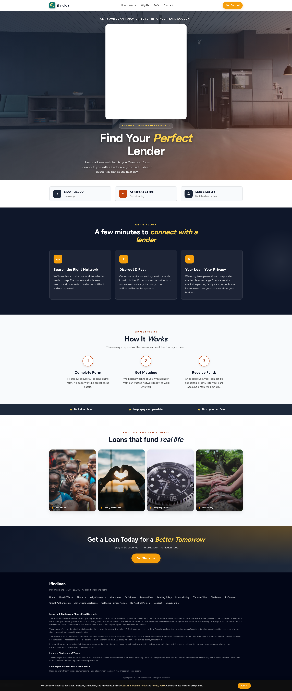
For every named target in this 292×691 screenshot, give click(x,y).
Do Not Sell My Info (140, 603)
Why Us (145, 5)
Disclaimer (216, 597)
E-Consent (230, 597)
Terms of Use (200, 597)
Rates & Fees (146, 597)
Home (52, 597)
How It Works (128, 5)
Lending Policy (164, 597)
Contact (168, 5)
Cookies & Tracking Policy (134, 685)
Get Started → (146, 558)
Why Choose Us (98, 597)
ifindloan (61, 5)
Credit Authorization (60, 603)
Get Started (232, 5)
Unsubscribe (172, 603)
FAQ (156, 5)
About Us (81, 597)
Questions (115, 597)
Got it (244, 685)
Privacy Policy (182, 597)
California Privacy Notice (114, 603)
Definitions (130, 597)
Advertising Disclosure (86, 603)
